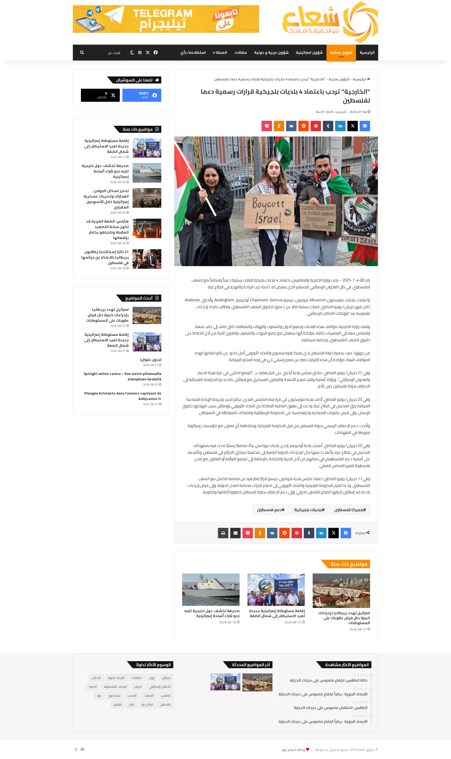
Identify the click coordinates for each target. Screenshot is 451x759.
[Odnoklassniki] (279, 126)
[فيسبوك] (365, 126)
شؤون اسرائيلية (309, 52)
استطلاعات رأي (193, 52)
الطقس (165, 695)
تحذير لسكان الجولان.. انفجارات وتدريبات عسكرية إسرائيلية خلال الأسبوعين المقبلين (106, 199)
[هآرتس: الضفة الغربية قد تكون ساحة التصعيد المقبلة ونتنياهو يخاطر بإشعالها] (147, 228)
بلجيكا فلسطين (348, 509)
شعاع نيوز (115, 695)
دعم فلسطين (269, 509)
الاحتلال (96, 678)
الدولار (138, 687)
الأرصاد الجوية (116, 678)
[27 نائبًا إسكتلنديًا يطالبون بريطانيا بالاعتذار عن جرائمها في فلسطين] (147, 259)
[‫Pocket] (267, 126)
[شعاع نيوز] (330, 22)
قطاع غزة (147, 704)
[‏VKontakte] (291, 126)
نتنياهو (118, 704)
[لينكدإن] (340, 126)
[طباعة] (223, 533)
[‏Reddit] (303, 126)
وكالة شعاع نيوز (293, 749)
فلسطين (165, 704)
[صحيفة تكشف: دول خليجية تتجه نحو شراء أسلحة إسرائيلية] (211, 589)
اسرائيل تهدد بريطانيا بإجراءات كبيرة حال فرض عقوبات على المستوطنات (344, 617)
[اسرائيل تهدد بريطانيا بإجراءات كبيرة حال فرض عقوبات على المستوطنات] (341, 590)
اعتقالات (137, 678)
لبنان (131, 704)
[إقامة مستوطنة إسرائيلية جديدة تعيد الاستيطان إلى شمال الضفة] (276, 589)
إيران (152, 678)
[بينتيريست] (316, 126)
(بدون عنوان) (150, 359)
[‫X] (352, 126)
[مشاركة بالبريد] (235, 533)
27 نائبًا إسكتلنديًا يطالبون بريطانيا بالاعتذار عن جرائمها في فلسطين (105, 257)
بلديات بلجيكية (308, 509)
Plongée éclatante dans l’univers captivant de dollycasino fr (122, 396)
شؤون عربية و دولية (271, 52)
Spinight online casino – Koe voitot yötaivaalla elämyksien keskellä (122, 376)
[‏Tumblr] (328, 126)
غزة (99, 695)
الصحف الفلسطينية (115, 687)
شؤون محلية (341, 52)
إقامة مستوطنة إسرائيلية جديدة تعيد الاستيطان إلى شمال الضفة (277, 613)
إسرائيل (166, 678)
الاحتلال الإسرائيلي (159, 687)
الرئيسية (367, 52)
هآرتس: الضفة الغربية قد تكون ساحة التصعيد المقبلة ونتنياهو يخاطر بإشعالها (107, 229)
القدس (132, 695)
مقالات (241, 52)
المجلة (221, 52)
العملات (149, 695)
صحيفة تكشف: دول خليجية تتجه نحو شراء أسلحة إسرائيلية (212, 613)
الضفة (93, 687)
